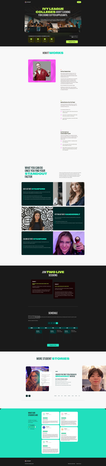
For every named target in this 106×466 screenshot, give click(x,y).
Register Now (72, 41)
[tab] (49, 323)
